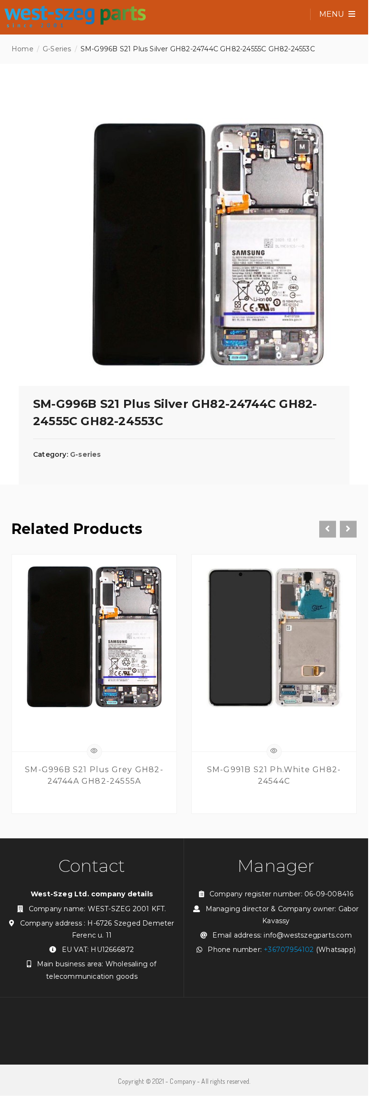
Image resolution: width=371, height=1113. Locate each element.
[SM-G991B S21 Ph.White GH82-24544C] (274, 639)
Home (23, 49)
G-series (57, 49)
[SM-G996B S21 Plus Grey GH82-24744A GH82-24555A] (94, 639)
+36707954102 (288, 949)
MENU (332, 14)
